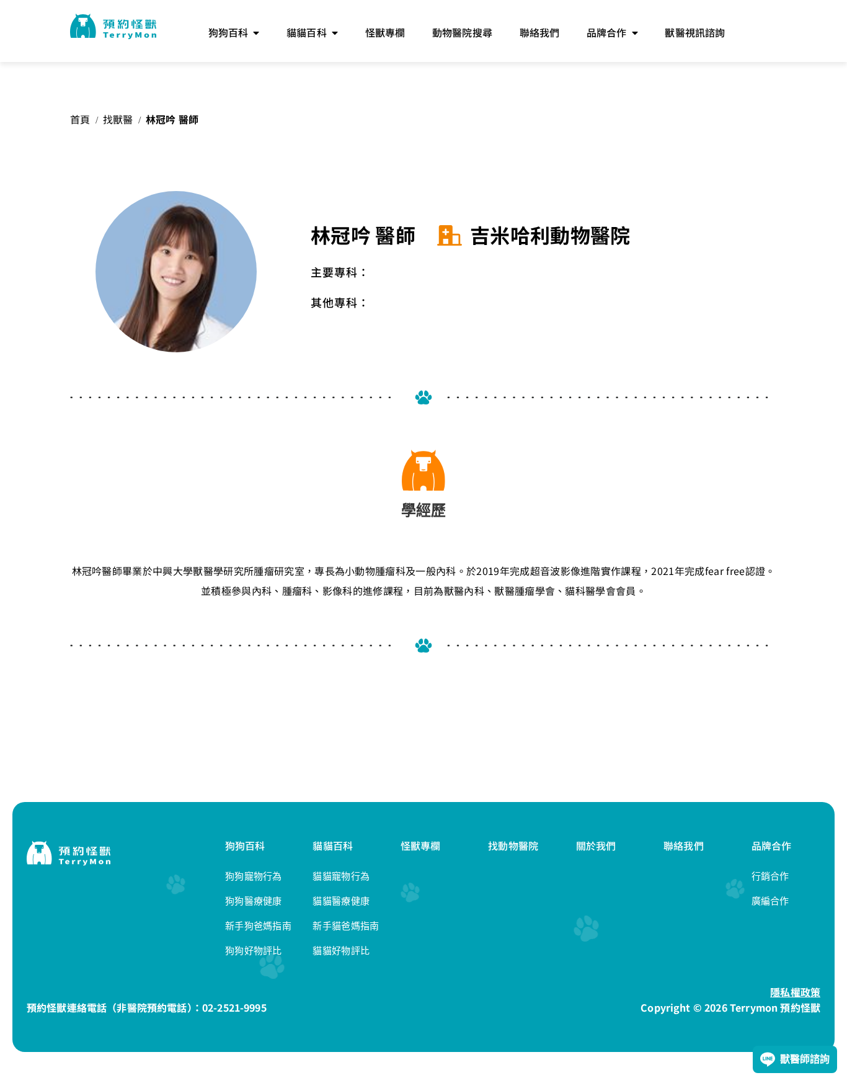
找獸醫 (118, 119)
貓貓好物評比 (341, 950)
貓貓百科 (333, 845)
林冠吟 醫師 (172, 119)
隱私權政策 (795, 991)
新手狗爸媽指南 (258, 926)
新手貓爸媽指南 (346, 926)
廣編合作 (770, 901)
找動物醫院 (513, 845)
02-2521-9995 (234, 1007)
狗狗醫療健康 (253, 901)
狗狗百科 (245, 845)
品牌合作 (772, 845)
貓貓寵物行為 (341, 876)
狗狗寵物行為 (253, 876)
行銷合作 (770, 876)
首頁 (80, 119)
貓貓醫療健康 (341, 901)
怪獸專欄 (421, 845)
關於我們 (596, 845)
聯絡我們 (683, 845)
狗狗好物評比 (253, 950)
